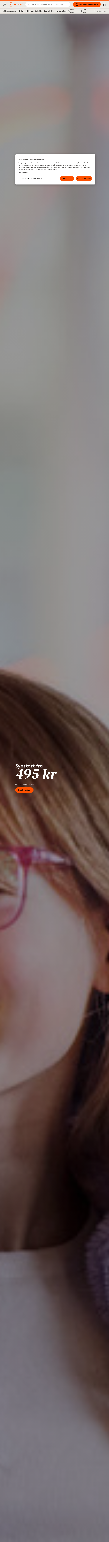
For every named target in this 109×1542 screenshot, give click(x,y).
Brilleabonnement (10, 11)
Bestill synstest (24, 790)
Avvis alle (66, 178)
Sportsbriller (49, 11)
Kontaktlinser (61, 11)
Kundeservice (101, 11)
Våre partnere (23, 172)
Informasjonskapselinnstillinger (30, 178)
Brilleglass (29, 11)
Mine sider (72, 11)
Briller (21, 11)
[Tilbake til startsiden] (16, 4)
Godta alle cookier (84, 178)
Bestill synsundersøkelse (88, 4)
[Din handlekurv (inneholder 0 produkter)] (104, 4)
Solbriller (38, 11)
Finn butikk (85, 11)
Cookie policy (52, 169)
